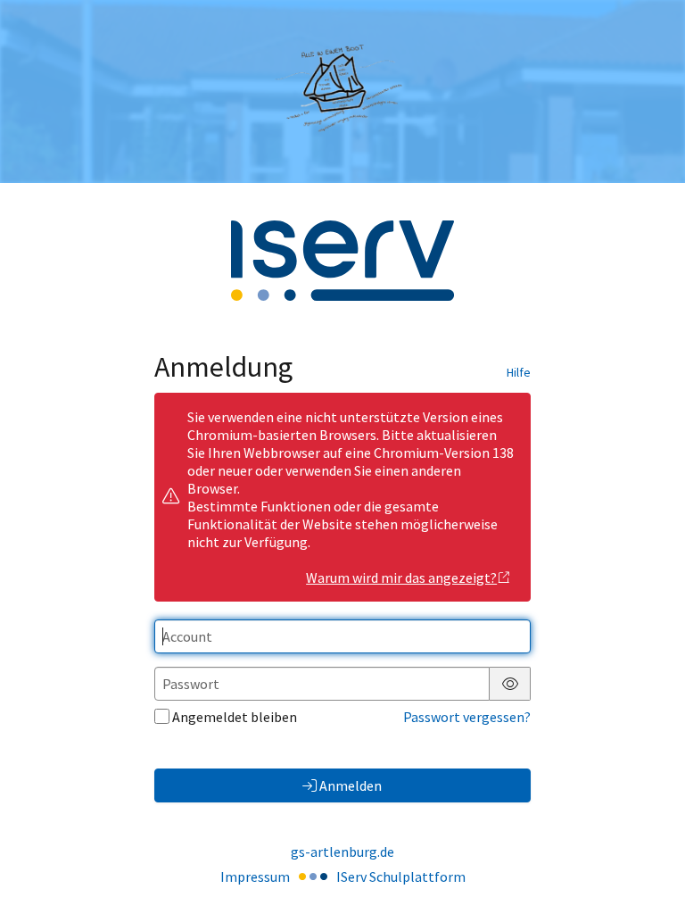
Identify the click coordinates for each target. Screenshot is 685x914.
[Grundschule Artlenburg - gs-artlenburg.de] (342, 91)
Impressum (255, 876)
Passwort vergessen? (467, 717)
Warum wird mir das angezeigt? (401, 577)
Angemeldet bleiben (234, 717)
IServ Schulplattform (401, 876)
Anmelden (350, 785)
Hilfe (519, 372)
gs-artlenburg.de (342, 851)
